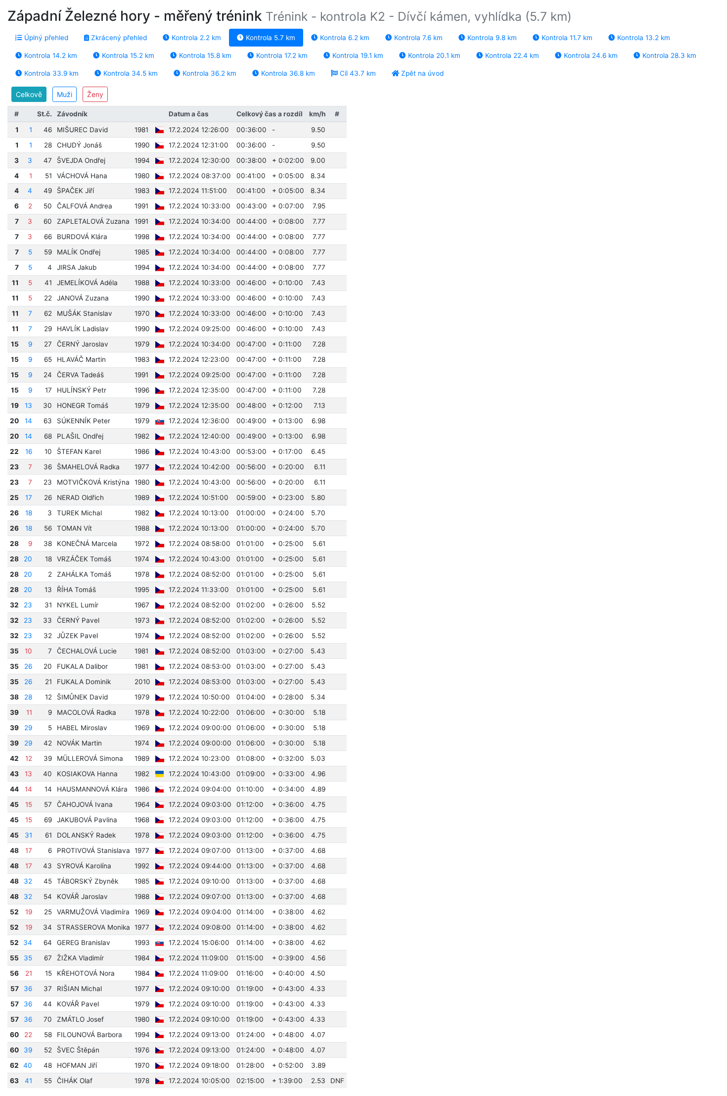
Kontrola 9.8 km (491, 38)
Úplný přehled (45, 38)
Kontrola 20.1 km (433, 55)
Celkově (29, 94)
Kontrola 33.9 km (50, 73)
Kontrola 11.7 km (566, 38)
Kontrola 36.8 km (287, 73)
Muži (64, 94)
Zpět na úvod (421, 73)
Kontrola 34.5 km (129, 73)
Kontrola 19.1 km (356, 55)
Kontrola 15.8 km (204, 55)
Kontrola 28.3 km (668, 55)
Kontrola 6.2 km (343, 38)
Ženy (95, 94)
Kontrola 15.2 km (127, 55)
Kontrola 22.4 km (511, 55)
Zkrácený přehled (118, 38)
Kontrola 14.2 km (49, 55)
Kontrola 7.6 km (417, 38)
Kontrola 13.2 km (642, 38)
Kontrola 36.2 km (208, 73)
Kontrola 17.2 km (281, 55)
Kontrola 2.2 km (195, 38)
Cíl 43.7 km (357, 73)
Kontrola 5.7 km (269, 38)
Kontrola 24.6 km (590, 55)
